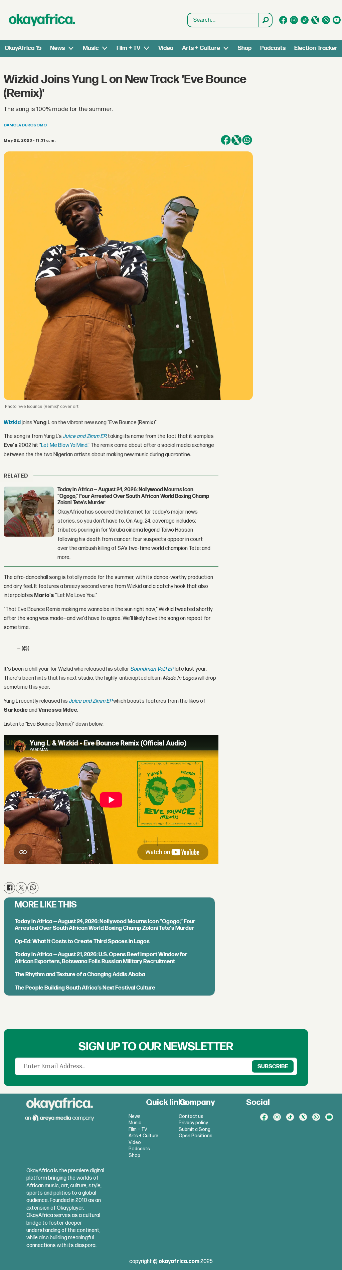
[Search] (265, 20)
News (57, 48)
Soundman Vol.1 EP (152, 669)
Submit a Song (194, 1129)
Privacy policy (193, 1123)
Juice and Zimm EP (84, 436)
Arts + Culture (201, 48)
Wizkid (12, 423)
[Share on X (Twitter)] (236, 140)
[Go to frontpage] (42, 20)
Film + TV (128, 48)
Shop (244, 48)
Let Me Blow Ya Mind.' (65, 445)
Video (165, 48)
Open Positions (195, 1136)
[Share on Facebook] (226, 140)
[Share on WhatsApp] (247, 140)
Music (91, 48)
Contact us (191, 1116)
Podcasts (273, 48)
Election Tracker (315, 48)
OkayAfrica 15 (23, 48)
